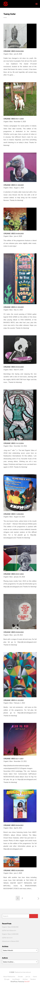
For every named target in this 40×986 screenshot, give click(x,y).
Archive (25, 979)
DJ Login (6, 979)
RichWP (27, 981)
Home (35, 976)
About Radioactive (9, 976)
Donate (20, 976)
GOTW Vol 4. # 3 (7, 938)
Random (33, 979)
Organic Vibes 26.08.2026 (10, 927)
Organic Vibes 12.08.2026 (10, 934)
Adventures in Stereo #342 (10, 941)
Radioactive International (23, 972)
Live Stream (16, 979)
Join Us (28, 976)
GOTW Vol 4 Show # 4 (9, 930)
